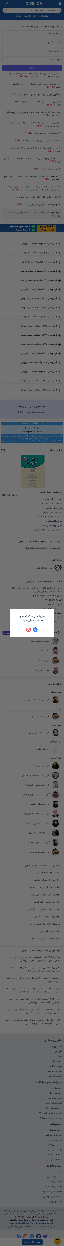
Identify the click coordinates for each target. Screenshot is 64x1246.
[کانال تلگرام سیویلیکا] (35, 629)
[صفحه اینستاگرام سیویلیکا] (28, 629)
